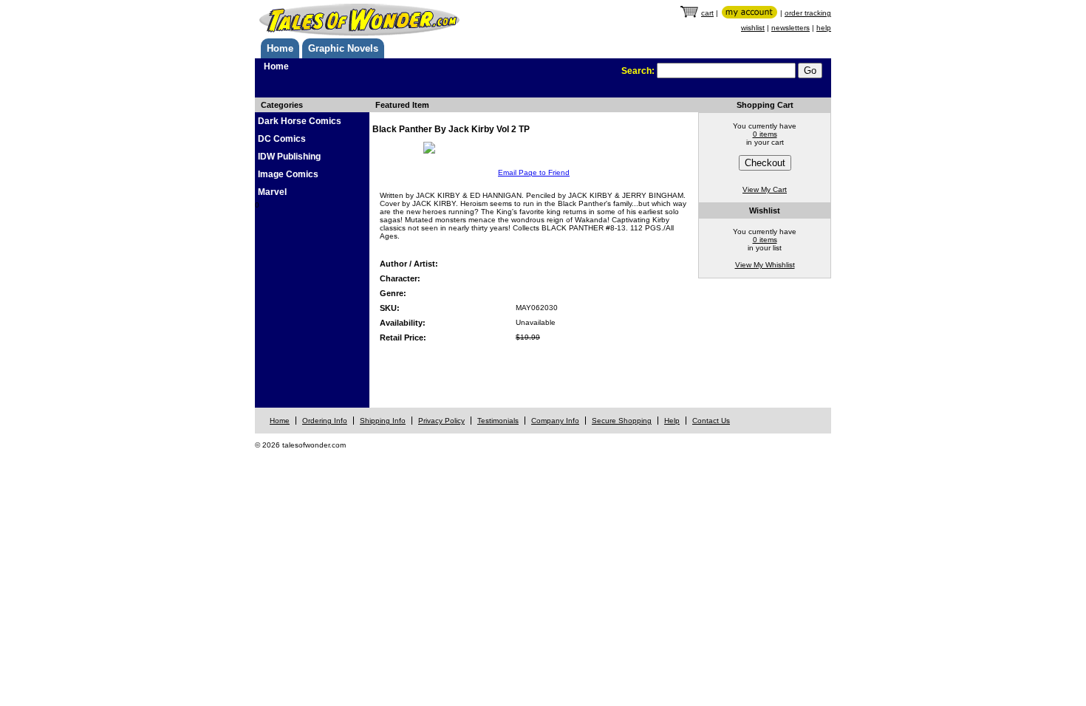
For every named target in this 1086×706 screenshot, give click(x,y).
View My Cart (764, 189)
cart (707, 13)
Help (672, 421)
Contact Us (711, 421)
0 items (765, 134)
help (823, 28)
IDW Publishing (289, 156)
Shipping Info (383, 421)
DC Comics (282, 139)
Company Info (555, 421)
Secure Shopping (622, 421)
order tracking (808, 13)
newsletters (790, 28)
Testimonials (498, 421)
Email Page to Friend (534, 172)
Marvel (272, 192)
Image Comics (288, 174)
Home (280, 48)
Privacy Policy (441, 421)
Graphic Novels (343, 48)
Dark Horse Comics (299, 121)
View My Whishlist (765, 265)
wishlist (753, 28)
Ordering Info (324, 421)
